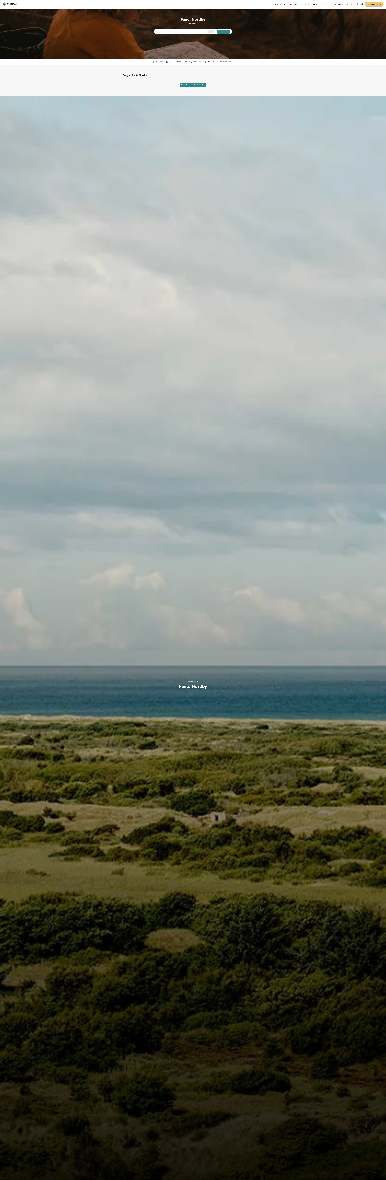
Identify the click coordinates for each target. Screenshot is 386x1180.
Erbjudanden (280, 4)
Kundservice (325, 4)
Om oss (314, 4)
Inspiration (305, 4)
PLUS (270, 4)
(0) (224, 32)
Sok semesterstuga (374, 4)
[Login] (357, 4)
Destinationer (293, 4)
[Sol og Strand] (10, 4)
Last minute (338, 4)
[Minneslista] (352, 4)
